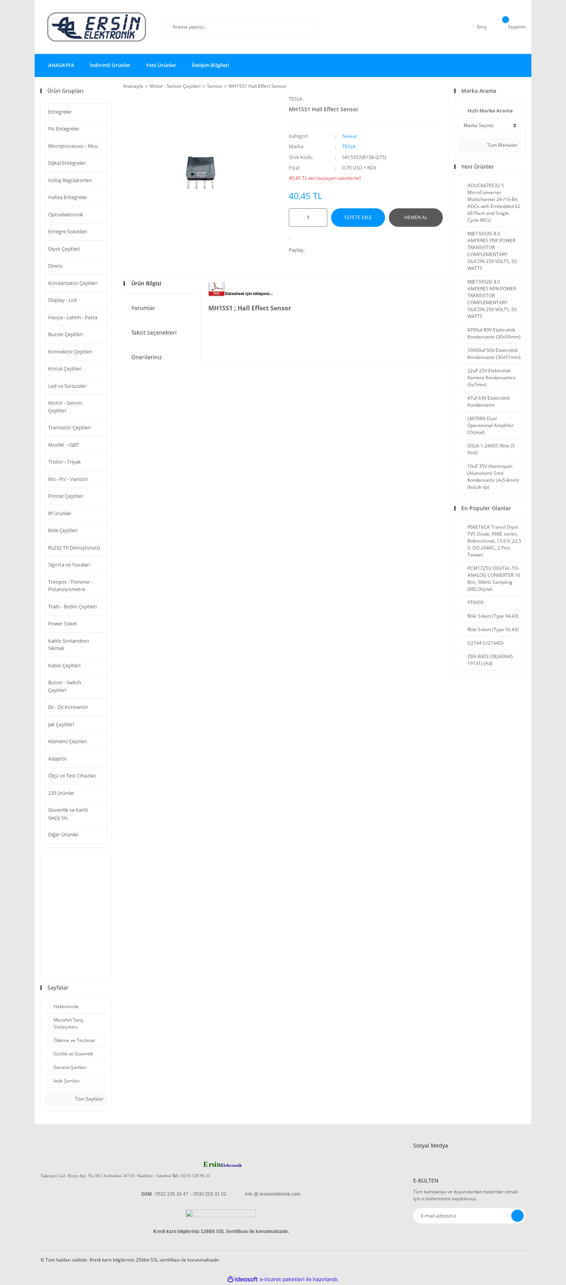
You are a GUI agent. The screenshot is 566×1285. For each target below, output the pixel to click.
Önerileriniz (146, 357)
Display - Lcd (62, 300)
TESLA (295, 98)
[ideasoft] (242, 1279)
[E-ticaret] (282, 1279)
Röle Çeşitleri (62, 530)
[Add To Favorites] (292, 236)
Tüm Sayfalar (89, 1099)
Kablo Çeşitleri (64, 665)
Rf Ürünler (59, 513)
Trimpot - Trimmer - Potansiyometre (70, 585)
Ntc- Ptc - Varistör (68, 479)
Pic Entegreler (63, 128)
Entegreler (60, 111)
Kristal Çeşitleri (65, 368)
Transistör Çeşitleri (69, 427)
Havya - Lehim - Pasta (72, 317)
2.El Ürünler (61, 792)
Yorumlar (143, 308)
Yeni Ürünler (161, 65)
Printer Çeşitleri (65, 496)
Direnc (55, 265)
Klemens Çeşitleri (67, 741)
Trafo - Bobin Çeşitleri (72, 606)
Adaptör (57, 758)
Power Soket (62, 623)
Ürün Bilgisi (146, 283)
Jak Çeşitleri (61, 724)
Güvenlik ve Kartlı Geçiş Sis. (68, 813)
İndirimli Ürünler (110, 65)
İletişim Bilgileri (210, 65)
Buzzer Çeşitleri (65, 334)
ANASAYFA (61, 65)
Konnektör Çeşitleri (70, 351)
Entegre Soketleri (67, 231)
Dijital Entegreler (66, 162)
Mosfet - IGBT (63, 444)
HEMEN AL (415, 217)
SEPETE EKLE (358, 217)
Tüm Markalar (501, 145)
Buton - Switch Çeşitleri (64, 686)
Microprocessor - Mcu (73, 145)
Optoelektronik (65, 214)
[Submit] (517, 1216)
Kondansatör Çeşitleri (72, 283)
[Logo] (97, 27)
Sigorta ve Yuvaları (69, 564)
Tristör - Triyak (64, 461)
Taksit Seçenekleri (154, 332)
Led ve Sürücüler (67, 385)
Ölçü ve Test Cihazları (72, 775)
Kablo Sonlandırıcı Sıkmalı (68, 644)
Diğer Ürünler (63, 834)
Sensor (349, 136)
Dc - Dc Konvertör (68, 707)
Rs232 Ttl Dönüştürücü (74, 547)
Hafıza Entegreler (67, 197)
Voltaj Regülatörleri (70, 180)
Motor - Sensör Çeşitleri (65, 406)
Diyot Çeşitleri (64, 248)
